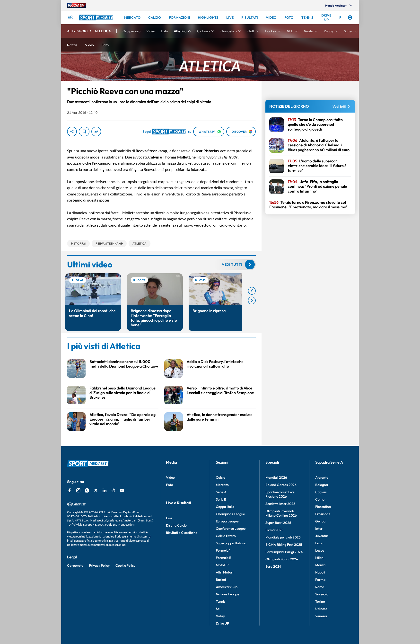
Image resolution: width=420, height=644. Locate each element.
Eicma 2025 (274, 530)
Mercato (222, 485)
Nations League (227, 594)
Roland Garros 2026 (281, 485)
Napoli (320, 572)
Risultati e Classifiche (181, 532)
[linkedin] (104, 490)
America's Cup (226, 587)
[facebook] (69, 490)
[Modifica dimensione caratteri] (96, 131)
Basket (221, 579)
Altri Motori (224, 572)
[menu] (70, 17)
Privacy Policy (99, 565)
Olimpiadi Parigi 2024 (281, 559)
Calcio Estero (226, 536)
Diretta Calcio (176, 525)
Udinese (321, 609)
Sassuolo (321, 594)
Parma (320, 579)
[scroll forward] (252, 300)
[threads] (113, 490)
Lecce (319, 550)
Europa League (227, 521)
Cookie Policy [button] (125, 565)
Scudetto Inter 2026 (280, 504)
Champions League (230, 514)
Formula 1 (223, 550)
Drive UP (222, 623)
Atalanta (321, 477)
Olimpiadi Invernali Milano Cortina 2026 (281, 513)
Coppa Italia (225, 506)
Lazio (319, 543)
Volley (220, 616)
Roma (319, 587)
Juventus (321, 536)
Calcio (220, 477)
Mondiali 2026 (276, 477)
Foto (169, 485)
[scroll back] (252, 291)
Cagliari (321, 492)
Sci (218, 609)
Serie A (221, 492)
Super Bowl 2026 (278, 522)
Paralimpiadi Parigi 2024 (284, 552)
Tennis (220, 601)
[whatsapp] (87, 490)
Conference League (230, 528)
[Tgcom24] (76, 5)
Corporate (75, 565)
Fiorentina (323, 506)
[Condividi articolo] (72, 131)
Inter (319, 528)
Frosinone (322, 514)
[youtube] (122, 490)
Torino (320, 601)
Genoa (320, 521)
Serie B (221, 499)
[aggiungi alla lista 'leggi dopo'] (84, 131)
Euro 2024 (273, 566)
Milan (319, 558)
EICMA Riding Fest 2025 (283, 544)
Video (170, 477)
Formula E (223, 558)
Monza (320, 565)
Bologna (321, 485)
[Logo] (96, 17)
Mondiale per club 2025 (283, 537)
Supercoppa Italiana (231, 543)
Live (169, 518)
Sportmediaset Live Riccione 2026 (279, 494)
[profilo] (350, 17)
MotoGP (222, 565)
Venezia (321, 616)
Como (319, 499)
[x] (95, 490)
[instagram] (78, 490)
